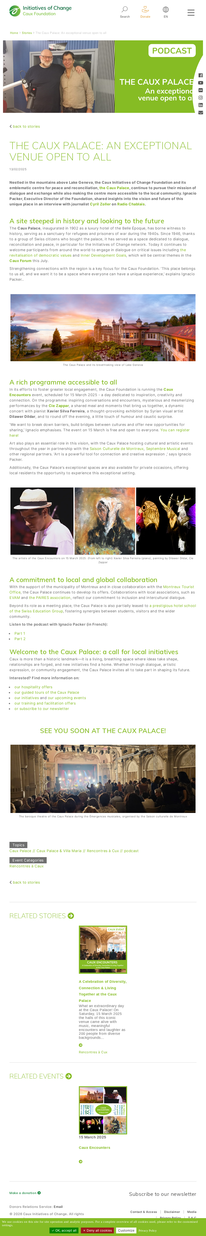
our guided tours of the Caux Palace (46, 692)
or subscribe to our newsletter (41, 709)
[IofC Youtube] (200, 83)
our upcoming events (67, 698)
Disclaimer (172, 1212)
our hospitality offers (33, 687)
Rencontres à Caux (26, 866)
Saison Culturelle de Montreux (117, 449)
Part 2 (20, 639)
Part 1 (19, 633)
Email (58, 1207)
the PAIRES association (50, 598)
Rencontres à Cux (103, 851)
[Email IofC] (200, 113)
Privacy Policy (170, 1218)
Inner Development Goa (102, 255)
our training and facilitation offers (45, 703)
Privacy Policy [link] (148, 1230)
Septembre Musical (163, 449)
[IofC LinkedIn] (201, 105)
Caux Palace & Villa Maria (59, 851)
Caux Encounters (94, 1148)
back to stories (26, 126)
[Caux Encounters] (103, 1110)
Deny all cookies (99, 1230)
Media (192, 1212)
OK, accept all (65, 1230)
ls (124, 255)
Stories (27, 33)
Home (14, 33)
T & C (192, 1218)
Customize (126, 1230)
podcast (131, 851)
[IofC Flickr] (201, 91)
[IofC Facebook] (201, 76)
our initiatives (26, 698)
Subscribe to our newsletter (163, 1194)
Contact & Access (143, 1212)
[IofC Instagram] (201, 98)
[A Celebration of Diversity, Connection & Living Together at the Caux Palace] (103, 950)
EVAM (14, 598)
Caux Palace (20, 851)
